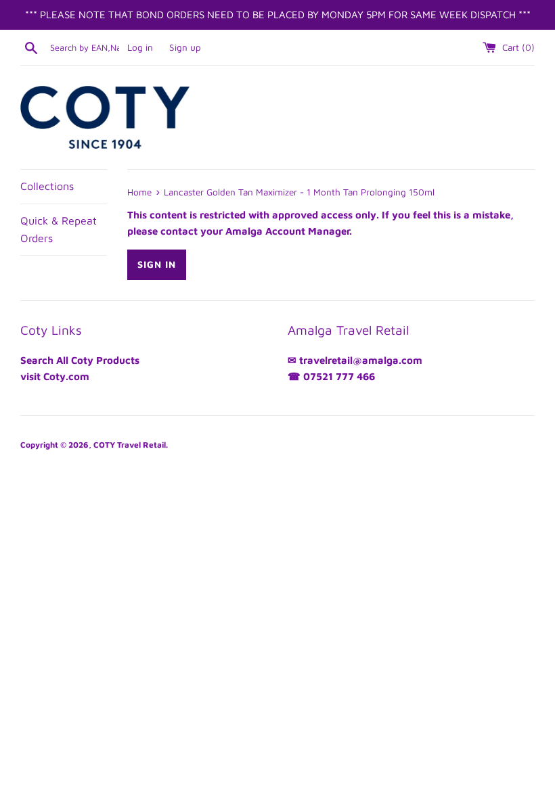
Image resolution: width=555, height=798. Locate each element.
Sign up (185, 47)
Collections (47, 186)
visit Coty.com (54, 376)
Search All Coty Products (79, 360)
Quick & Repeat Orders (58, 229)
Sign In (156, 264)
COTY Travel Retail (129, 445)
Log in (140, 47)
